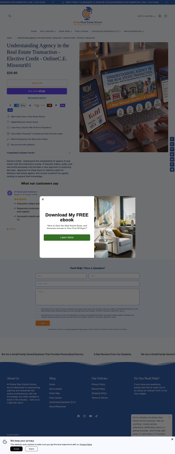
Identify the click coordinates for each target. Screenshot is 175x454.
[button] (43, 199)
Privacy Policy (86, 444)
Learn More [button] (67, 237)
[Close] (172, 439)
